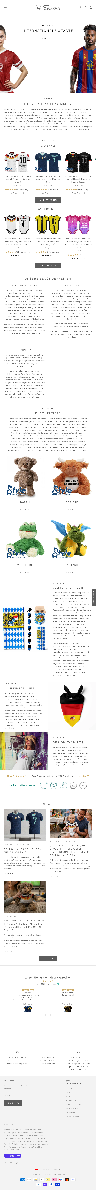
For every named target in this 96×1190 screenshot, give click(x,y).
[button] (10, 189)
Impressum (71, 1100)
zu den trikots (48, 38)
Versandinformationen (75, 1104)
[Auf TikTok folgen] (17, 1163)
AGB (68, 1092)
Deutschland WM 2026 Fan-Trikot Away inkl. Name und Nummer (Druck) (48, 179)
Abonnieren (13, 1103)
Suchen (69, 1088)
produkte (25, 510)
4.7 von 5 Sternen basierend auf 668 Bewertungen (52, 776)
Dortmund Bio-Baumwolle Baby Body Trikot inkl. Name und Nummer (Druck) (48, 241)
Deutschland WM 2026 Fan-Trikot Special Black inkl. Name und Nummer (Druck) (78, 179)
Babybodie (55, 841)
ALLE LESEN (48, 959)
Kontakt (69, 1096)
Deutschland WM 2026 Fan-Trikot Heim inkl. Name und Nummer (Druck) (17, 179)
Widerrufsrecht (72, 1108)
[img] (48, 981)
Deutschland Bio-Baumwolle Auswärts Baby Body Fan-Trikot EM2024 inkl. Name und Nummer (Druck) (78, 242)
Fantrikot (9, 844)
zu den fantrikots (48, 200)
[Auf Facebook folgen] (5, 1163)
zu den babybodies (48, 265)
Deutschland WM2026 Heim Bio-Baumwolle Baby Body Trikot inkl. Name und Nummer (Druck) (17, 241)
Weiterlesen (9, 873)
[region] (48, 54)
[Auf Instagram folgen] (11, 1163)
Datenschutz (71, 1112)
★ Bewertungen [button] (94, 597)
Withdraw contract (74, 1116)
